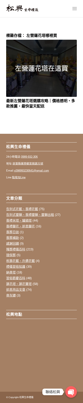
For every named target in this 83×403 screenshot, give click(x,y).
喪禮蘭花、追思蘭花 (20, 226)
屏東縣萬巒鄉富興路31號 (28, 163)
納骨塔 (11, 272)
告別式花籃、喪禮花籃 (22, 209)
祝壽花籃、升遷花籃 (20, 261)
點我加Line (19, 177)
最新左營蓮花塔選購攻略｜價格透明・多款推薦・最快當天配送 (40, 103)
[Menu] (74, 8)
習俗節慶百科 (15, 278)
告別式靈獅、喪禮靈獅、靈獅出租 (30, 215)
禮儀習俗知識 (15, 266)
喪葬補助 (12, 238)
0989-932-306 (29, 156)
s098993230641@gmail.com (31, 170)
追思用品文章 (15, 289)
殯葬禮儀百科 (15, 249)
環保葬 (11, 255)
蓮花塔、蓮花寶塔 (19, 284)
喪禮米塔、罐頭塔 (19, 220)
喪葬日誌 (12, 232)
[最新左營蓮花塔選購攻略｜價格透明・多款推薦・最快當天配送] (41, 68)
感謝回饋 (12, 243)
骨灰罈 (11, 295)
